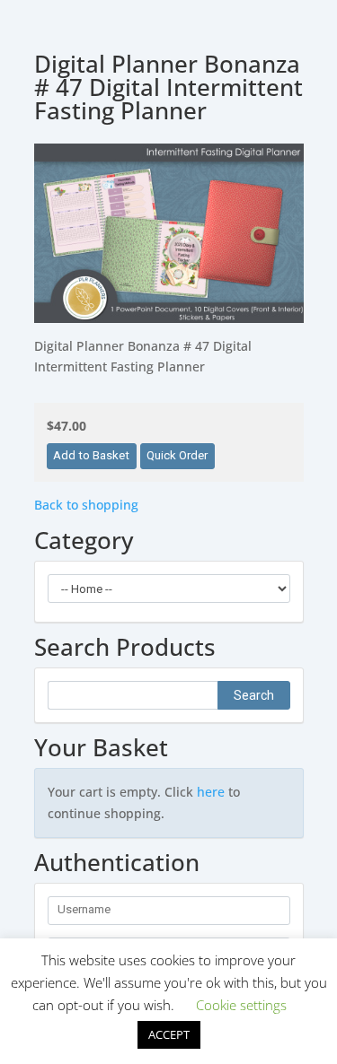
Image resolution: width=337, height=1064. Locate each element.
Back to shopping (86, 504)
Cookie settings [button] (241, 1005)
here (211, 791)
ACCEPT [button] (169, 1034)
